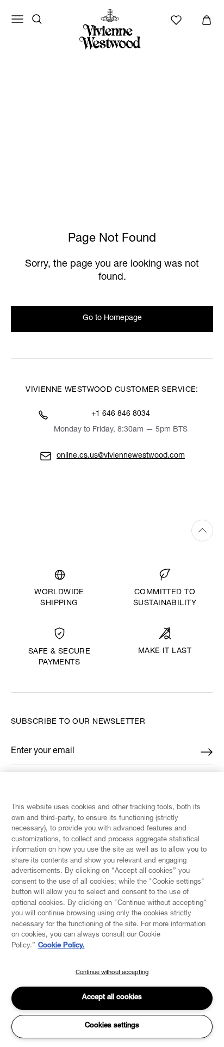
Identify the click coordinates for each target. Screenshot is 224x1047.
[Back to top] (112, 530)
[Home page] (112, 29)
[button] (206, 20)
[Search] (37, 19)
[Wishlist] (178, 20)
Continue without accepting (112, 973)
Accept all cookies (112, 997)
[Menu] (17, 19)
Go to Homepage (112, 318)
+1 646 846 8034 (120, 414)
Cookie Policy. (61, 946)
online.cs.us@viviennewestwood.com (121, 456)
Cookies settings (112, 1026)
